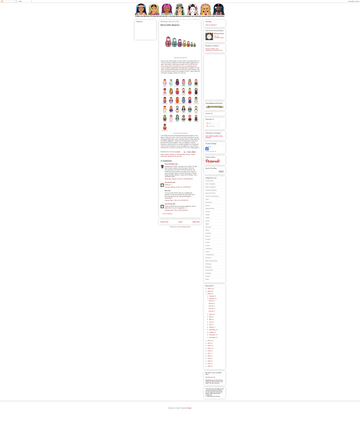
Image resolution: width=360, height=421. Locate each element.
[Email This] (188, 152)
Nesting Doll (171, 156)
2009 (209, 288)
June (210, 322)
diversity (188, 154)
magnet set (183, 64)
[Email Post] (184, 152)
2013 (209, 343)
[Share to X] (191, 152)
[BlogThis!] (189, 152)
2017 (209, 353)
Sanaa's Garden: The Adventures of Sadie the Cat (214, 49)
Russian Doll (178, 156)
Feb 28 (211, 311)
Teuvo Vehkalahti (170, 164)
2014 (209, 345)
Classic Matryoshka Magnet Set (180, 57)
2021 (209, 363)
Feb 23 (211, 306)
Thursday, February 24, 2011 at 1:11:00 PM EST (178, 187)
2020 (209, 361)
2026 (209, 366)
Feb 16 (211, 301)
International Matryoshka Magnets (180, 133)
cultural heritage (180, 154)
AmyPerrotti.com (210, 377)
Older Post (196, 222)
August (211, 327)
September (212, 329)
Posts (209, 123)
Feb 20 (211, 303)
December (212, 337)
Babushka (173, 154)
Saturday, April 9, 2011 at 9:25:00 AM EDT (176, 210)
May (210, 319)
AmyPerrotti (209, 113)
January (211, 296)
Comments (211, 126)
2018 (209, 356)
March (211, 314)
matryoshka (163, 156)
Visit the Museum (214, 383)
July (210, 324)
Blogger (189, 408)
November (212, 335)
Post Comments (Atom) (183, 226)
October (211, 332)
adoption (167, 154)
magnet (193, 154)
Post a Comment (167, 213)
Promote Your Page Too (211, 151)
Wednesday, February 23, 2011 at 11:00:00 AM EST (179, 179)
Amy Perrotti (168, 182)
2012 (209, 340)
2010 (209, 291)
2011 (209, 293)
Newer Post (164, 222)
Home (180, 222)
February (212, 298)
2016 (209, 351)
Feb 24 (211, 308)
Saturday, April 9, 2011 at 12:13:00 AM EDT (176, 200)
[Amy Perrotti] (207, 150)
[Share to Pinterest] (195, 152)
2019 (209, 358)
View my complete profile (219, 36)
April (210, 317)
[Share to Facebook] (193, 152)
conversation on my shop (183, 147)
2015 (209, 348)
